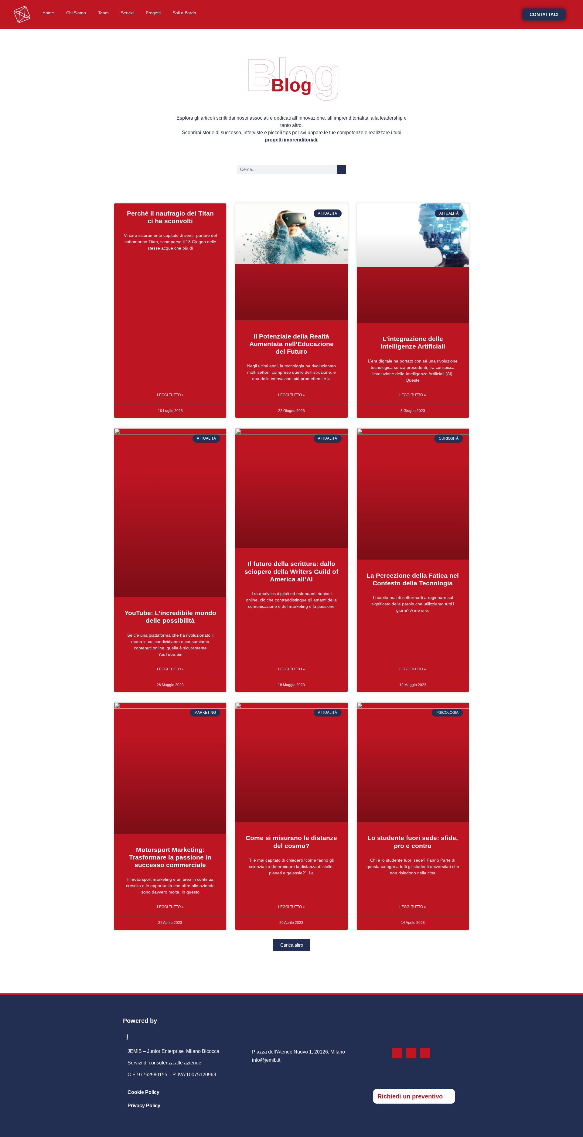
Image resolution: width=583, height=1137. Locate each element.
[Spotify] (425, 1053)
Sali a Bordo (184, 12)
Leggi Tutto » (170, 395)
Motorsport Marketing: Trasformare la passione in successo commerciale (170, 857)
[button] (291, 945)
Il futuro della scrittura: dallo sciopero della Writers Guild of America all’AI (291, 571)
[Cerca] (341, 169)
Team (103, 12)
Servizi (127, 12)
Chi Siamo (76, 12)
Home (48, 12)
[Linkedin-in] (411, 1053)
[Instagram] (397, 1053)
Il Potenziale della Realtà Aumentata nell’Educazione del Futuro (291, 344)
